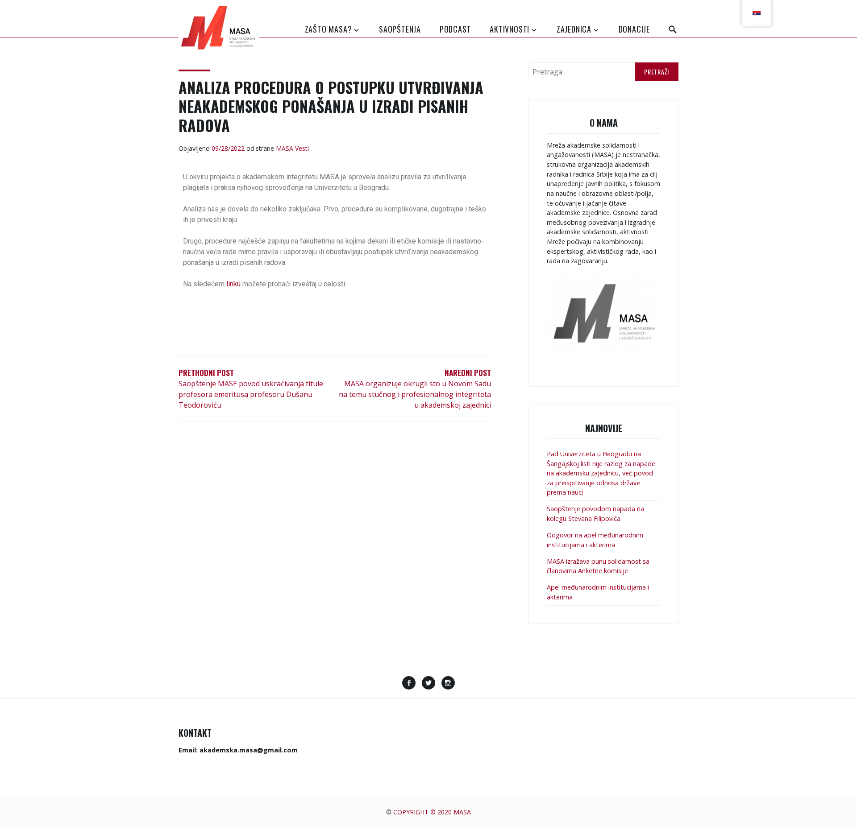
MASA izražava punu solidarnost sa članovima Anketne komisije (598, 566)
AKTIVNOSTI (509, 29)
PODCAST (455, 29)
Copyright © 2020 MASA (432, 812)
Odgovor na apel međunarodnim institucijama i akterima (595, 540)
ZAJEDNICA (574, 29)
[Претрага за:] (603, 71)
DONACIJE (634, 29)
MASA (284, 148)
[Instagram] (448, 684)
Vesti (302, 148)
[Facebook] (409, 684)
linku (233, 284)
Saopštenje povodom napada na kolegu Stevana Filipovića (595, 513)
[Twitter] (428, 684)
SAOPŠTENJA (400, 29)
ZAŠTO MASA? (328, 29)
